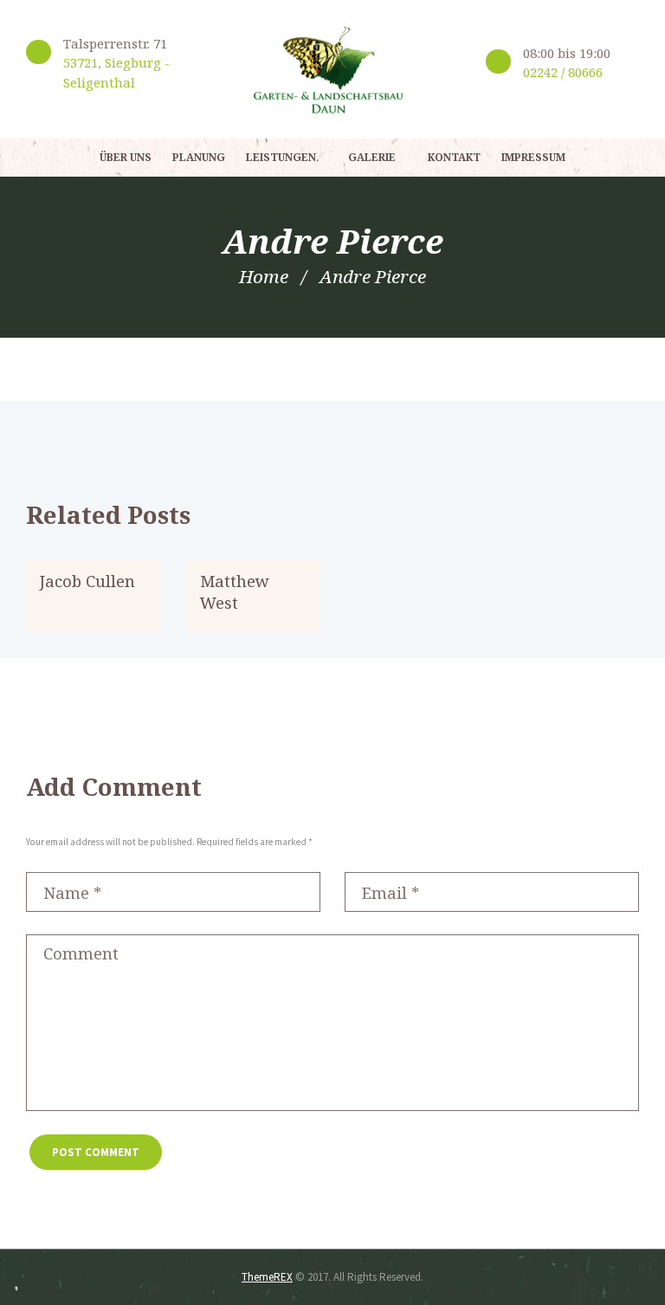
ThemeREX (267, 1276)
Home (263, 276)
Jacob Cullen (87, 580)
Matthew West (234, 591)
